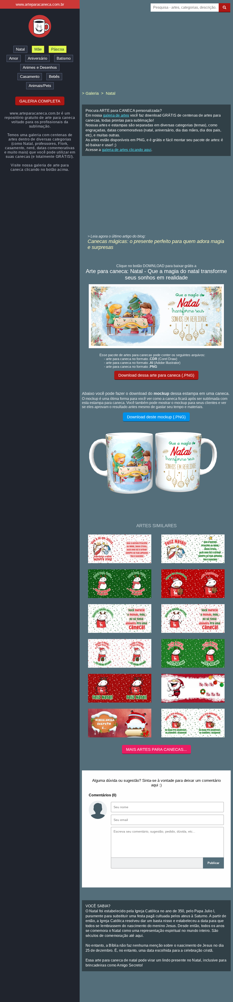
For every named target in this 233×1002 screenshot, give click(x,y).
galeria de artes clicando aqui (126, 150)
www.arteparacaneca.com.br (40, 4)
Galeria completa (39, 101)
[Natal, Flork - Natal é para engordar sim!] (193, 723)
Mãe (38, 49)
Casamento (29, 76)
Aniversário (37, 58)
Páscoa (57, 49)
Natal (20, 49)
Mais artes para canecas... (156, 749)
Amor (13, 58)
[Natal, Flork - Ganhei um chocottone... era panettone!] (193, 584)
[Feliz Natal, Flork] (120, 688)
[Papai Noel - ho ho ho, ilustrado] (193, 688)
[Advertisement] (156, 55)
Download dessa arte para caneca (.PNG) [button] (156, 375)
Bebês (54, 76)
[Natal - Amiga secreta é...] (120, 723)
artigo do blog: (133, 236)
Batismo (64, 58)
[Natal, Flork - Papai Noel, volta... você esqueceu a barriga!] (120, 584)
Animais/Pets (40, 86)
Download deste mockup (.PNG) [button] (156, 417)
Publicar (213, 863)
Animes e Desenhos (40, 67)
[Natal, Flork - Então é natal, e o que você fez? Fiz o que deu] (193, 654)
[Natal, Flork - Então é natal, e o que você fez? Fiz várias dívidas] (120, 654)
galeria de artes (116, 115)
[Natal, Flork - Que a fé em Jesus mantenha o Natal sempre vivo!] (120, 549)
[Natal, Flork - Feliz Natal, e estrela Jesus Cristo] (193, 549)
